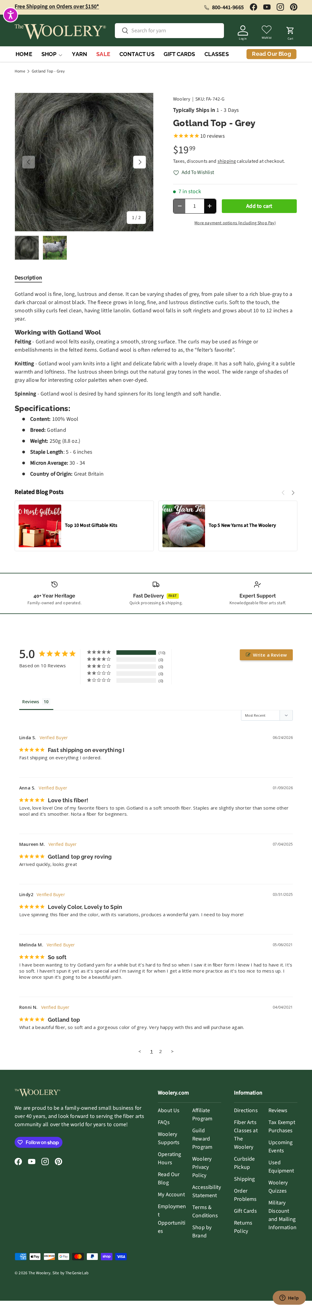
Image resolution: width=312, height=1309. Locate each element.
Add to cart (259, 206)
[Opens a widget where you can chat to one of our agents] (289, 1298)
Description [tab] (28, 278)
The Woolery (39, 1273)
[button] (290, 31)
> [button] (172, 1051)
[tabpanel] (156, 384)
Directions (246, 1110)
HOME (24, 54)
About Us (168, 1110)
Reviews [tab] (30, 701)
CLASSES (216, 54)
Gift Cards (245, 1211)
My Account (171, 1194)
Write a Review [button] (270, 655)
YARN (79, 54)
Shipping (244, 1179)
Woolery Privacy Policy (201, 1167)
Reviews (277, 1110)
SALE (103, 54)
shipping (227, 161)
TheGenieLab (76, 1273)
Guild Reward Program (202, 1139)
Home (20, 71)
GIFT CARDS (179, 54)
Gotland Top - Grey (48, 71)
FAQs (164, 1122)
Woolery (181, 99)
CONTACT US (136, 54)
